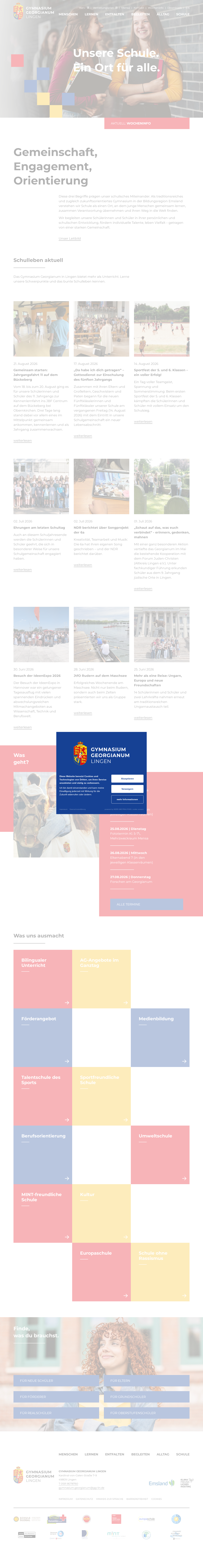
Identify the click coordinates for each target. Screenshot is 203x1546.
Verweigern (127, 789)
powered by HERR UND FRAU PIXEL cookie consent (124, 809)
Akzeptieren (127, 778)
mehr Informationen (127, 799)
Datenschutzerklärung (78, 809)
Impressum (63, 809)
